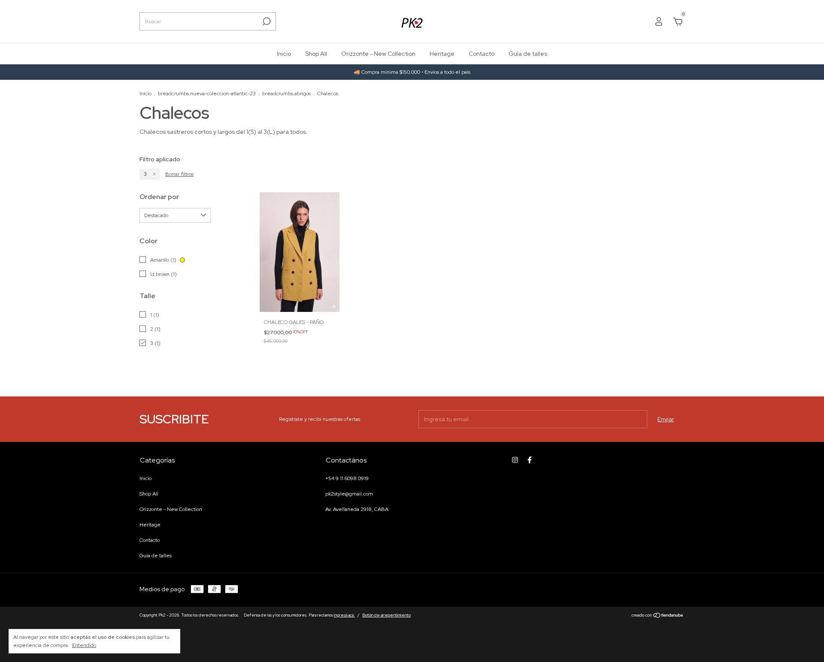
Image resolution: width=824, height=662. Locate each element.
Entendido (84, 645)
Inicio (284, 53)
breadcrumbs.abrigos (286, 93)
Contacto (481, 53)
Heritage (442, 53)
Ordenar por (159, 196)
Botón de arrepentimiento (386, 615)
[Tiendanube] (658, 616)
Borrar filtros (179, 174)
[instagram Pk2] (515, 459)
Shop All (316, 53)
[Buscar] (266, 21)
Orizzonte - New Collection (378, 53)
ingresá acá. (344, 615)
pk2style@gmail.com (349, 493)
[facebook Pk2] (529, 459)
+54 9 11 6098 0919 (347, 478)
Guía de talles (528, 53)
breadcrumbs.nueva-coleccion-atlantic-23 (207, 93)
